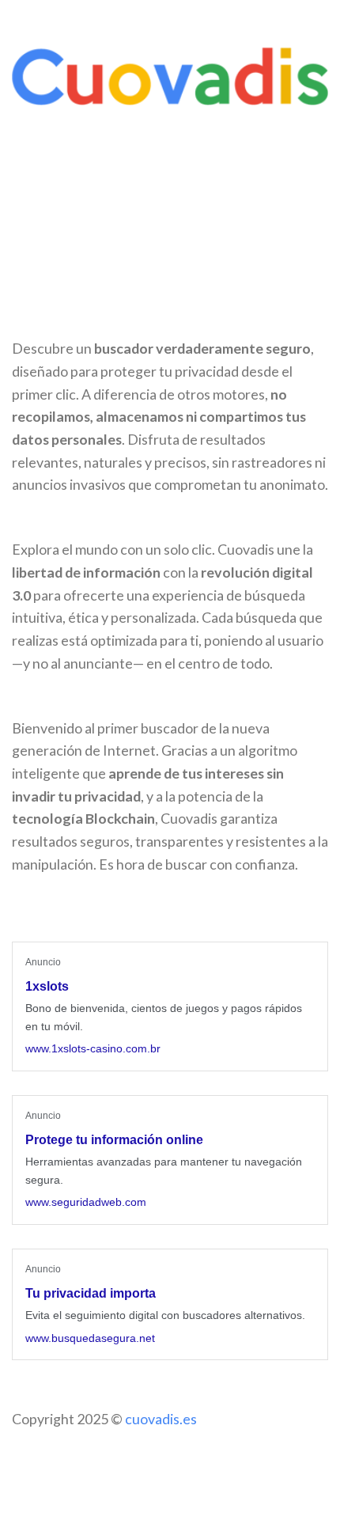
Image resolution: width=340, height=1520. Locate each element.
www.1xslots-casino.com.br (93, 1048)
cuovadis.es (161, 1418)
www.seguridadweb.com (85, 1202)
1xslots (47, 986)
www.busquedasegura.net (90, 1338)
